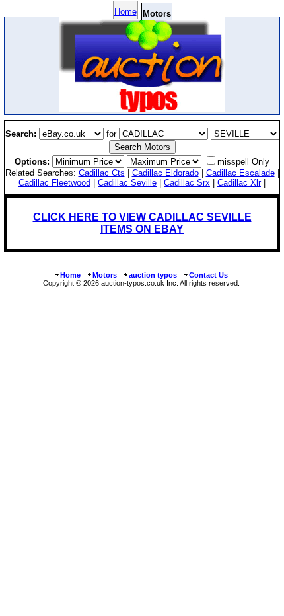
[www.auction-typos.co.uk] (142, 108)
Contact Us (208, 275)
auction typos (153, 275)
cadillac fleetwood (54, 183)
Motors (104, 275)
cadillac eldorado (165, 173)
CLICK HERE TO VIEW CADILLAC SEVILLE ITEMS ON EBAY (142, 223)
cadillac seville (127, 183)
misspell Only (243, 162)
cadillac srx (187, 183)
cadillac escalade (240, 173)
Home (125, 12)
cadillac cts (102, 173)
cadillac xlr (239, 183)
